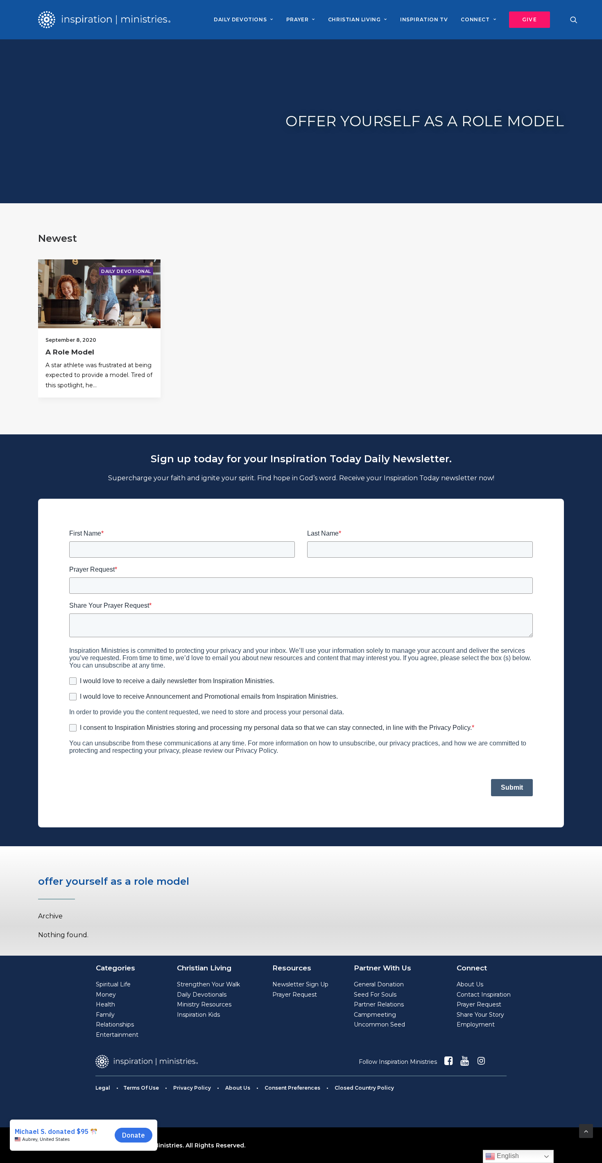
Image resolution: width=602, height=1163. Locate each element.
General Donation (379, 984)
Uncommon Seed (379, 1024)
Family (105, 1014)
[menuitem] (243, 19)
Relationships (115, 1024)
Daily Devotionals (201, 994)
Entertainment (117, 1034)
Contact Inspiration (484, 994)
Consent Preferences (292, 1088)
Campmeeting (375, 1014)
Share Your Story (480, 1014)
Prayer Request (294, 994)
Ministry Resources (204, 1004)
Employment (476, 1024)
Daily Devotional (126, 271)
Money (106, 994)
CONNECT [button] (475, 19)
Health (105, 1004)
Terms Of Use (141, 1088)
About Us (470, 984)
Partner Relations (379, 1004)
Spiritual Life (113, 984)
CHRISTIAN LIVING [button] (354, 19)
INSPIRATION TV (424, 19)
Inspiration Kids (198, 1014)
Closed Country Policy (364, 1088)
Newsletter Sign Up (300, 984)
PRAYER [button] (297, 19)
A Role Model (69, 352)
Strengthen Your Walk (208, 984)
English (507, 1155)
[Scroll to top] (586, 1130)
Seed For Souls (375, 994)
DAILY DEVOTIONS (240, 19)
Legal (102, 1088)
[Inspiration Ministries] (104, 19)
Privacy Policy (192, 1088)
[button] (526, 19)
